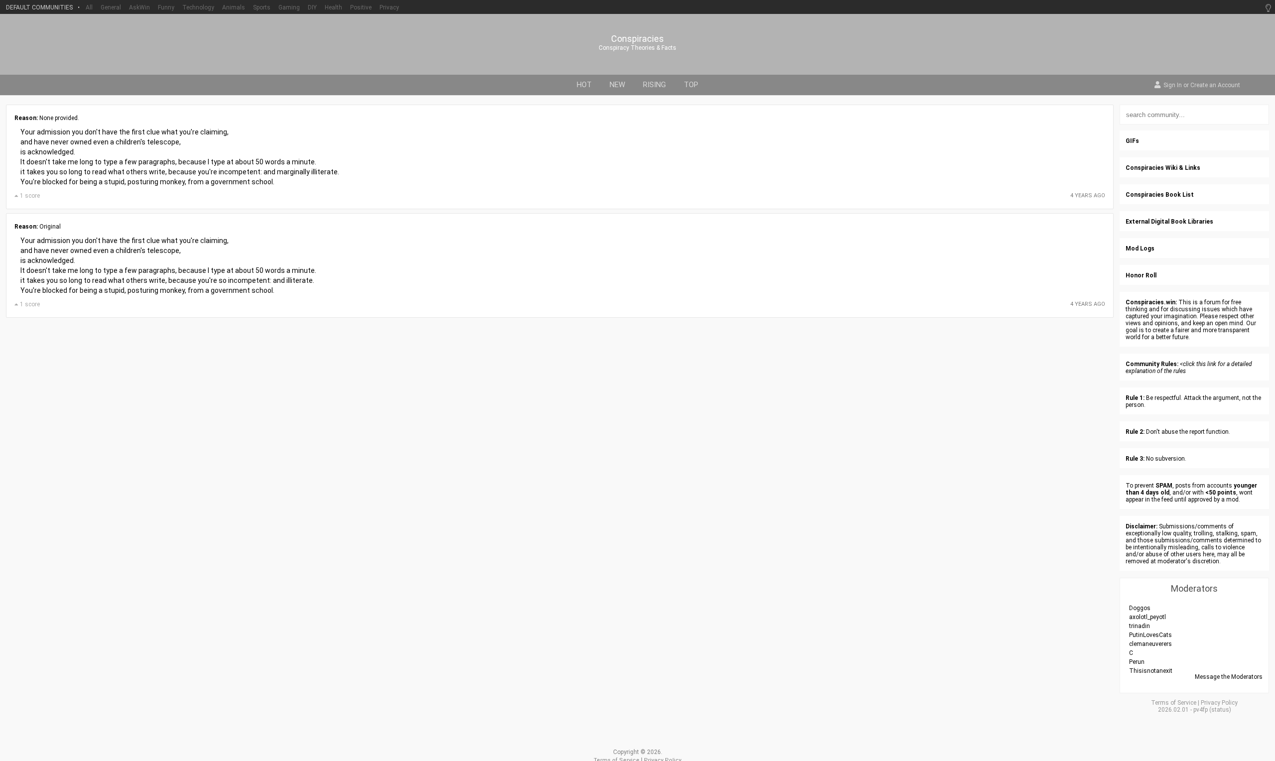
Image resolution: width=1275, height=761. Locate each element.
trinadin (1139, 626)
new (617, 84)
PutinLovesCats (1150, 635)
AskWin (139, 7)
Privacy (389, 7)
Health (333, 7)
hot (584, 84)
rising (654, 84)
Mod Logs (1140, 248)
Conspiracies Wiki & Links (1163, 167)
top (691, 84)
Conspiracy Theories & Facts (637, 47)
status (1220, 709)
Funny (166, 7)
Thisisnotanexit (1150, 670)
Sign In (1172, 85)
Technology (198, 7)
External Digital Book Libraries (1169, 221)
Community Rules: (1152, 364)
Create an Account (1215, 85)
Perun (1137, 661)
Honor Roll (1141, 275)
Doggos (1139, 608)
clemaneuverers (1150, 643)
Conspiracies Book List (1160, 194)
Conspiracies (637, 38)
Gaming (289, 7)
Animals (233, 7)
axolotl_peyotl (1147, 617)
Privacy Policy (1219, 702)
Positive (361, 7)
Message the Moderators (1229, 676)
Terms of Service (1173, 702)
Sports (261, 7)
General (111, 7)
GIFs (1132, 140)
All (89, 7)
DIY (312, 7)
